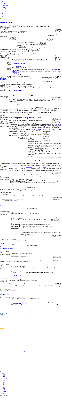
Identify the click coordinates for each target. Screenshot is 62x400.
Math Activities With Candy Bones (18, 63)
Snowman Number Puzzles (16, 275)
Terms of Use (3, 397)
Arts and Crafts (5, 378)
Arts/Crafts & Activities (4, 3)
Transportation (4, 392)
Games (4, 384)
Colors (4, 382)
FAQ (2, 9)
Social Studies (4, 391)
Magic (4, 385)
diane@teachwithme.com (32, 179)
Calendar (4, 380)
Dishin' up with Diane (5, 6)
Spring (4, 374)
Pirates (4, 388)
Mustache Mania (5, 387)
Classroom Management (6, 381)
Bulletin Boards (5, 379)
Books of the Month (5, 5)
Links (2, 13)
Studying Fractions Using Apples (23, 105)
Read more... (18, 104)
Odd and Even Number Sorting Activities (14, 90)
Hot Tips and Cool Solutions (5, 4)
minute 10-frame (44, 167)
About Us (3, 10)
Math (3, 386)
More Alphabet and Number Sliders (6, 248)
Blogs (2, 1)
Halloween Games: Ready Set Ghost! (7, 22)
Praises (2, 12)
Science (4, 389)
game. (21, 32)
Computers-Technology (6, 383)
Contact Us (3, 16)
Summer (4, 375)
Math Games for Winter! (5, 294)
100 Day (4, 376)
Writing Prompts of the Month (5, 7)
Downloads (4, 8)
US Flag (4, 393)
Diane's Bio (4, 11)
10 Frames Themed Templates (40, 160)
